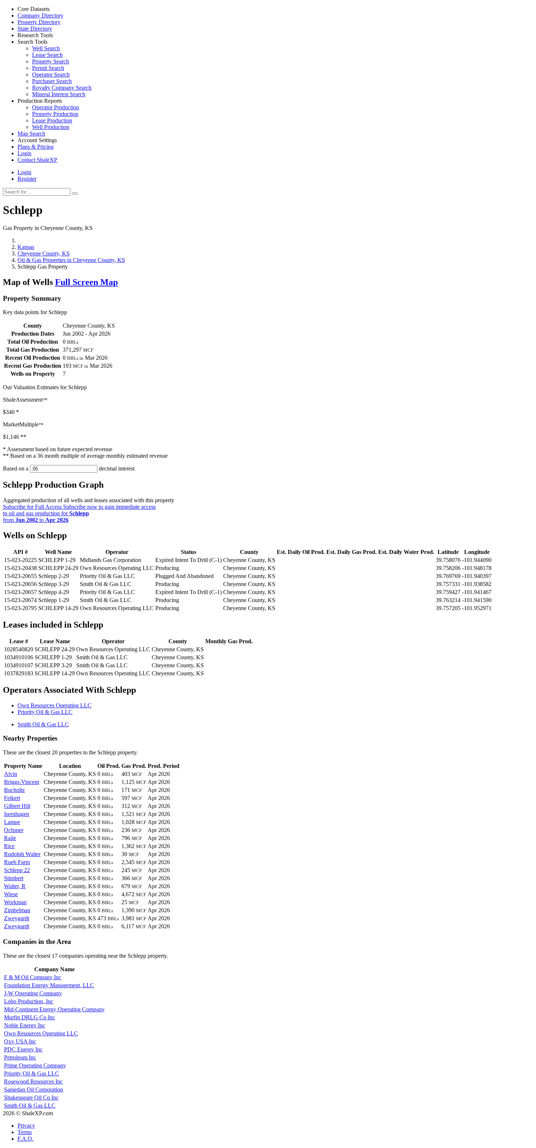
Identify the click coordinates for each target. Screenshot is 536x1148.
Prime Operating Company (35, 1065)
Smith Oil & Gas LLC (43, 724)
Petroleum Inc (20, 1057)
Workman (15, 902)
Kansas (26, 247)
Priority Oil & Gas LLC (45, 712)
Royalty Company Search (62, 88)
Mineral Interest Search (58, 94)
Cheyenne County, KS (44, 253)
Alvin (10, 774)
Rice (9, 846)
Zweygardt (16, 918)
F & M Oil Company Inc (32, 977)
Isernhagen (16, 814)
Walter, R (15, 886)
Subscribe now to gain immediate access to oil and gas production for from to (79, 513)
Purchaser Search (52, 81)
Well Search (46, 48)
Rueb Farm (17, 862)
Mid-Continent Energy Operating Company (54, 1009)
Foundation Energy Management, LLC (49, 985)
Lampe (12, 822)
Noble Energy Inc (24, 1025)
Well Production (50, 127)
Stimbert (13, 878)
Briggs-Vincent (21, 782)
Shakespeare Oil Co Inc (31, 1097)
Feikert (12, 798)
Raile (10, 838)
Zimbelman (17, 910)
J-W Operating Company (33, 993)
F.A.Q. (26, 1139)
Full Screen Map (86, 282)
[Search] (75, 193)
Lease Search (47, 55)
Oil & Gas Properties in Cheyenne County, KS (71, 260)
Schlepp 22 (17, 870)
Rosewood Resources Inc (33, 1081)
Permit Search (48, 68)
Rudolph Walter (22, 854)
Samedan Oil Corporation (33, 1089)
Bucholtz (14, 790)
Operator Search (51, 74)
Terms (25, 1132)
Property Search (50, 61)
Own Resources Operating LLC (55, 705)
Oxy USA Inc (20, 1041)
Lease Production (52, 120)
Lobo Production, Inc (28, 1001)
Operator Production (55, 107)
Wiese (11, 894)
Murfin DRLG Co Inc (29, 1017)
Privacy (26, 1125)
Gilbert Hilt (17, 806)
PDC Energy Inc (23, 1049)
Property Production (55, 114)
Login (24, 172)
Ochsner (13, 830)
